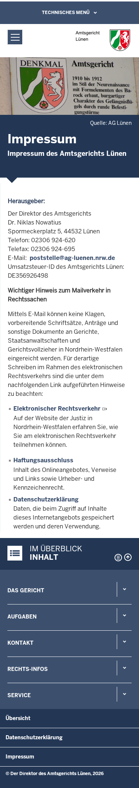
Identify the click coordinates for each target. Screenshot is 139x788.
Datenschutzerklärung (46, 499)
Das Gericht (25, 590)
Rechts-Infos (27, 669)
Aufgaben (22, 616)
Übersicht (18, 718)
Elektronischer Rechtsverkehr (56, 408)
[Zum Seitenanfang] (128, 557)
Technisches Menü (66, 13)
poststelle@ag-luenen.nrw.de (72, 258)
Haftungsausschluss (43, 460)
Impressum (20, 756)
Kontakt (20, 643)
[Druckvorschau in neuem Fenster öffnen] (116, 558)
